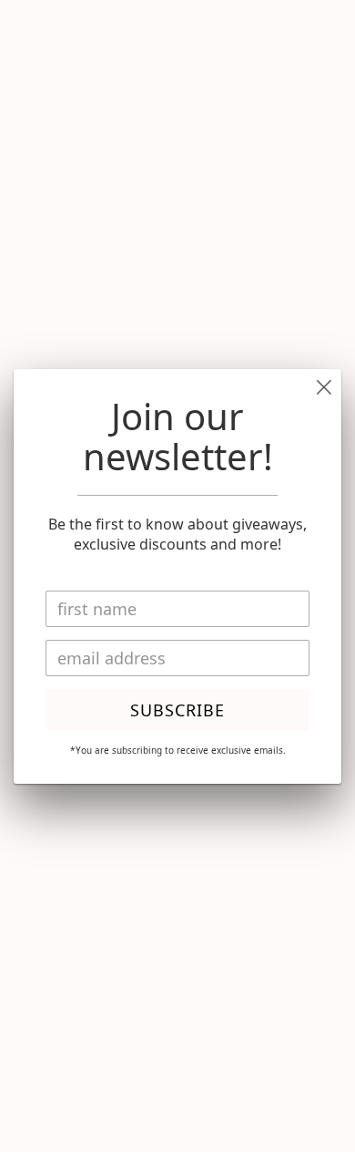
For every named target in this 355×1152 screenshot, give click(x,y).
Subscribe (177, 710)
